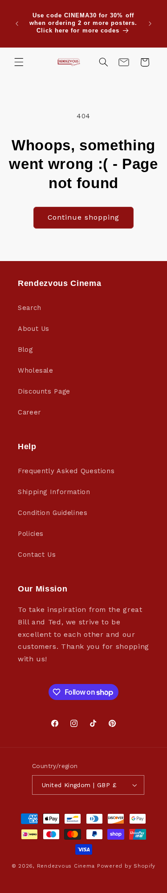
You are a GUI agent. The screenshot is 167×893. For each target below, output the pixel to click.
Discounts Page (44, 391)
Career (29, 412)
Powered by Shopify (126, 866)
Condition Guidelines (53, 513)
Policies (31, 534)
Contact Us (37, 555)
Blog (25, 350)
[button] (18, 62)
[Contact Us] (124, 62)
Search (29, 308)
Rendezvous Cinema (66, 866)
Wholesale (35, 370)
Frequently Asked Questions (66, 471)
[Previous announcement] (17, 23)
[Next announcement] (150, 23)
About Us (33, 329)
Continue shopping (84, 217)
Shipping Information (54, 492)
